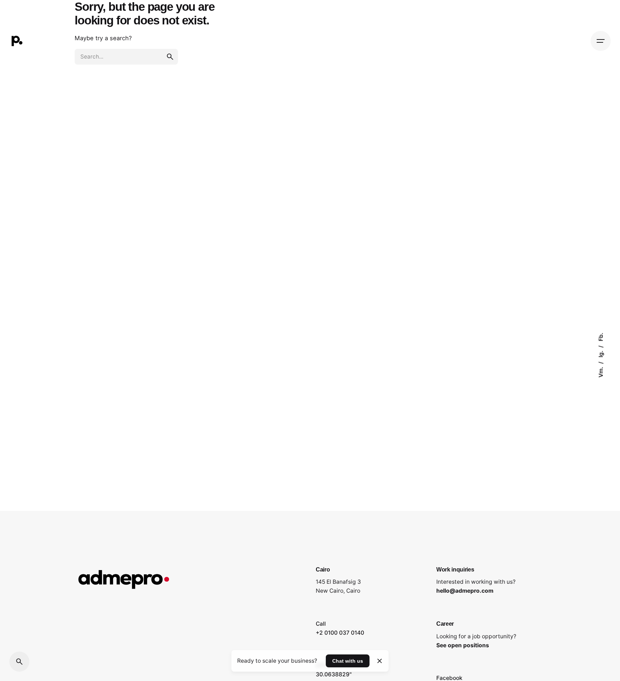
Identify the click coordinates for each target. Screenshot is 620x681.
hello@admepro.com (464, 590)
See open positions (462, 645)
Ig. (600, 353)
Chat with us (347, 661)
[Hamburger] (601, 41)
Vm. (600, 371)
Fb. (600, 336)
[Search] (19, 662)
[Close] (379, 661)
